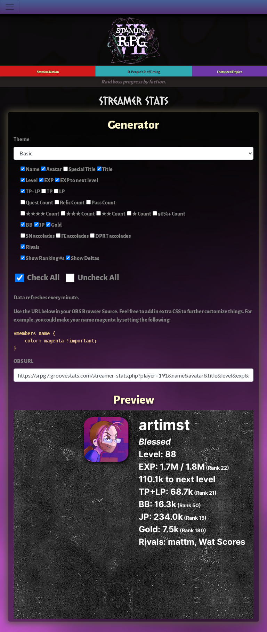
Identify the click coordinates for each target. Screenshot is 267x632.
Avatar (54, 169)
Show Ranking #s (44, 258)
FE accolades (74, 236)
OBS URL (23, 361)
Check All (43, 277)
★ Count (141, 214)
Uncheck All (97, 277)
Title (107, 169)
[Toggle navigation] (9, 7)
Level (31, 180)
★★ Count (113, 214)
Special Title (82, 169)
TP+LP (32, 191)
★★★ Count (80, 214)
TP (49, 191)
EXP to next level (78, 180)
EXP (48, 180)
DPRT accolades (113, 236)
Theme (22, 139)
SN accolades (40, 236)
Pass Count (103, 203)
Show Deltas (84, 258)
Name (32, 169)
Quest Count (39, 203)
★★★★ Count (42, 214)
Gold (56, 225)
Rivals (32, 247)
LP (61, 191)
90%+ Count (171, 214)
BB (29, 225)
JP (41, 225)
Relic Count (72, 203)
